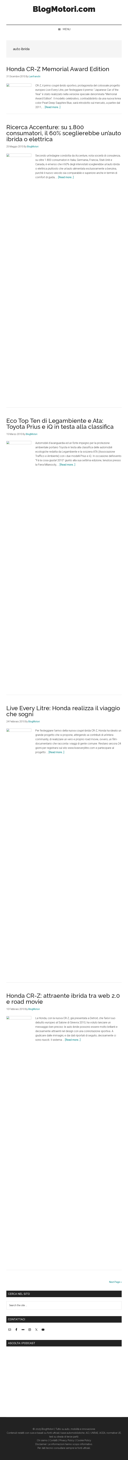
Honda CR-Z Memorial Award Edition (57, 68)
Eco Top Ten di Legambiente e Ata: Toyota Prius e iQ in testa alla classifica (60, 423)
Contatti (53, 1440)
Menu (66, 29)
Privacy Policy (66, 1440)
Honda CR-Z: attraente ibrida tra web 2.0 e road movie (63, 998)
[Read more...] (52, 107)
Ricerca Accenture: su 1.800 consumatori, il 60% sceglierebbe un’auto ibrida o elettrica (63, 133)
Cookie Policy (83, 1440)
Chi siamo (42, 1440)
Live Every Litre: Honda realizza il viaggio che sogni (63, 711)
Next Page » (115, 1282)
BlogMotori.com (64, 9)
